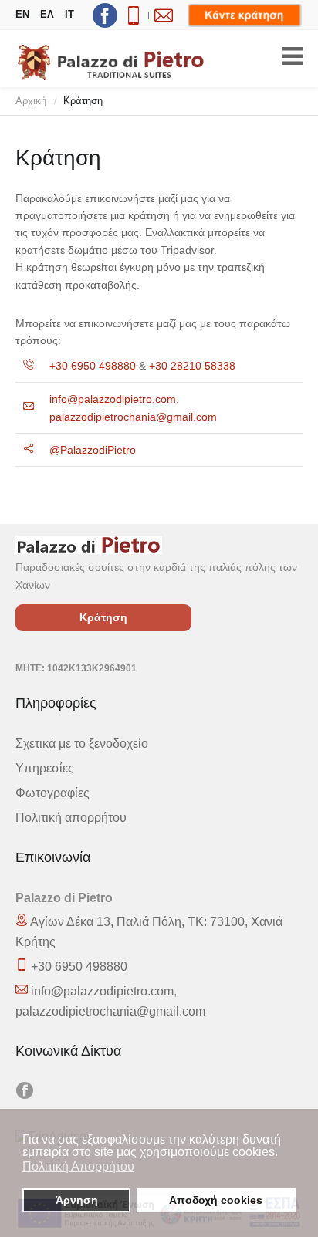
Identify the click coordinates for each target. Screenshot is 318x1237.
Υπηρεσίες (44, 768)
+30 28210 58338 (192, 366)
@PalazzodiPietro (92, 450)
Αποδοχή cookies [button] (215, 1200)
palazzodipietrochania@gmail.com (133, 417)
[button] (282, 1153)
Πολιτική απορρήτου (71, 817)
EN (22, 14)
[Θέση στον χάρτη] (23, 966)
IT (69, 14)
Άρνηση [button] (77, 1200)
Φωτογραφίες (52, 792)
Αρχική (30, 100)
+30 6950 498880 (92, 366)
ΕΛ (47, 14)
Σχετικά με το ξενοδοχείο (81, 743)
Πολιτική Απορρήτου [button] (78, 1166)
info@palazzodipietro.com (112, 399)
